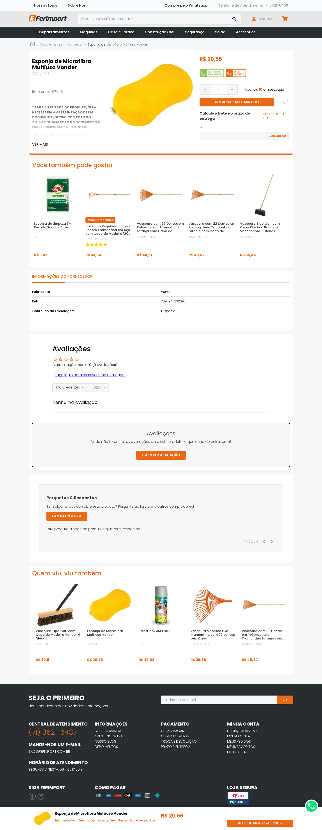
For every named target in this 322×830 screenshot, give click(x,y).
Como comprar (175, 736)
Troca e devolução (179, 741)
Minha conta (238, 736)
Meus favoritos (241, 746)
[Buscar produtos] (235, 19)
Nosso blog (106, 741)
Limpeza (75, 44)
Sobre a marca (108, 730)
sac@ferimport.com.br (49, 751)
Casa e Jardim (51, 44)
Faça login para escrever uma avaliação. (90, 374)
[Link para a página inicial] (32, 44)
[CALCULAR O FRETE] (277, 136)
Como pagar (172, 730)
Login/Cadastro (242, 730)
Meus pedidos (239, 741)
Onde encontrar (110, 736)
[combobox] (159, 19)
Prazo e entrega (175, 746)
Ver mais (40, 145)
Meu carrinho (239, 751)
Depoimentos (106, 746)
